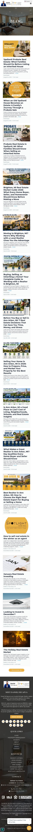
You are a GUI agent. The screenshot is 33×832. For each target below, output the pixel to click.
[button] (16, 59)
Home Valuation (16, 769)
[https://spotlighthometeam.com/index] (11, 3)
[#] (31, 3)
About (16, 742)
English (28, 1)
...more (16, 73)
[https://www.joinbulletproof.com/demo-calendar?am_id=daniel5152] (25, 797)
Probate (16, 740)
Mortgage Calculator (16, 771)
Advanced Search (16, 767)
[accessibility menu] (2, 829)
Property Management (16, 737)
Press (16, 746)
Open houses (16, 760)
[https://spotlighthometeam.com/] (16, 684)
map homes (16, 764)
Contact (16, 744)
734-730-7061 (17, 789)
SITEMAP (16, 748)
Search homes (16, 762)
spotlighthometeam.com (8, 808)
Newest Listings (16, 758)
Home (16, 735)
